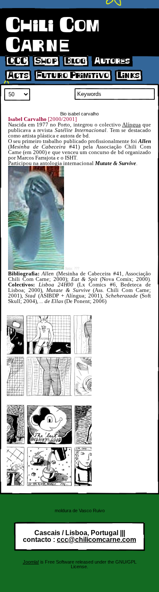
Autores (112, 61)
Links (128, 75)
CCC (17, 61)
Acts (18, 75)
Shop (46, 61)
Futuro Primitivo (73, 75)
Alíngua (131, 124)
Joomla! (31, 561)
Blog (75, 61)
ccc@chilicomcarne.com (96, 539)
